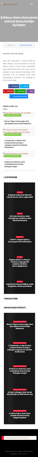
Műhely (19, 213)
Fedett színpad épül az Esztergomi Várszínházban (19, 240)
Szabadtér (19, 237)
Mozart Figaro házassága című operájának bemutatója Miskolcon (20, 326)
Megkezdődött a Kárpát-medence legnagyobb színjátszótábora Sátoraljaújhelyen (19, 263)
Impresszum (23, 454)
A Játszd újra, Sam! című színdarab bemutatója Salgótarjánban (19, 415)
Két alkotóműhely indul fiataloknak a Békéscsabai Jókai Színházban (19, 218)
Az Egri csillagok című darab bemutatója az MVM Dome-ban (20, 393)
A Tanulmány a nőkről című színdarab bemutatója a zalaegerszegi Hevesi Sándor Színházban (19, 348)
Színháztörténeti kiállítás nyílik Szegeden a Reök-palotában (19, 285)
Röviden (19, 192)
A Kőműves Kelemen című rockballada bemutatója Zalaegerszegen (14, 164)
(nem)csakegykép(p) (26, 45)
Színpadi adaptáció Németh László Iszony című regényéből (20, 196)
